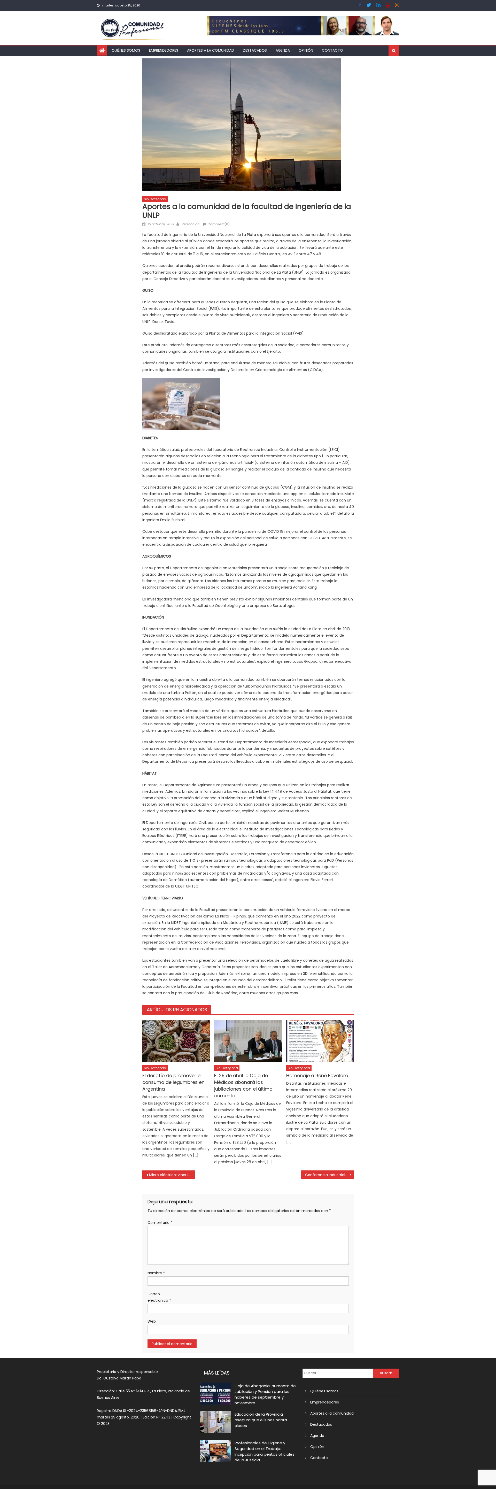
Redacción (190, 224)
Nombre (156, 1273)
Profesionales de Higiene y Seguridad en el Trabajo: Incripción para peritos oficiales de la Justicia (265, 1451)
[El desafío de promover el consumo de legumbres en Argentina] (176, 1041)
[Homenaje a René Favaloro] (320, 1041)
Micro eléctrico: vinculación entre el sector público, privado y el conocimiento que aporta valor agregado (172, 1174)
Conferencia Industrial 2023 (329, 1174)
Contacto (332, 50)
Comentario (160, 1222)
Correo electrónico (159, 1297)
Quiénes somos (126, 50)
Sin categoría (155, 199)
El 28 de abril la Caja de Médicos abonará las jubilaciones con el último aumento (243, 1085)
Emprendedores (163, 50)
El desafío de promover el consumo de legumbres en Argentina (173, 1082)
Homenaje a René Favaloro (317, 1075)
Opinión (306, 50)
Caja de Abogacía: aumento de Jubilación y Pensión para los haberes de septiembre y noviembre (265, 1394)
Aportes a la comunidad (210, 50)
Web (152, 1321)
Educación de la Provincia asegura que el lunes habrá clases (261, 1419)
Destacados (255, 50)
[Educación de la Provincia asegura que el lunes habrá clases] (215, 1422)
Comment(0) (218, 224)
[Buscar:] (338, 1372)
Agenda (283, 50)
